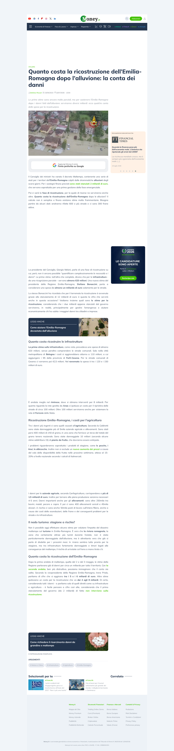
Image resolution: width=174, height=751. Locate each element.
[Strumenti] (104, 26)
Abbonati (136, 18)
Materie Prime (112, 721)
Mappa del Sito (74, 709)
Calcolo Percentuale (95, 725)
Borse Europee (112, 713)
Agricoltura (68, 665)
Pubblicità (72, 721)
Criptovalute (92, 721)
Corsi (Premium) (94, 713)
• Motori (118, 27)
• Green (133, 27)
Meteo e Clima (37, 665)
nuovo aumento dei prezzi (86, 449)
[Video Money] (109, 26)
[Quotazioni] (96, 26)
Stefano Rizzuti (36, 93)
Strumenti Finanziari (96, 704)
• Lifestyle (142, 27)
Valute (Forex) (112, 725)
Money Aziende (75, 717)
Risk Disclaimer (131, 713)
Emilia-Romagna (84, 665)
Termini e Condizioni (133, 717)
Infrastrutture (53, 665)
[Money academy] (100, 26)
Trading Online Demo (96, 709)
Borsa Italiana (112, 709)
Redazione (130, 709)
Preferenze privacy (133, 725)
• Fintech (125, 27)
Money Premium (75, 713)
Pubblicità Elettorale (76, 725)
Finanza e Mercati (114, 704)
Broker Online (93, 717)
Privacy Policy (131, 721)
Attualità (31, 67)
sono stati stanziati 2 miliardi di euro (89, 183)
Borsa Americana (113, 717)
